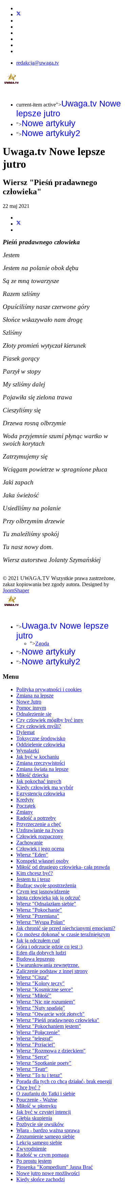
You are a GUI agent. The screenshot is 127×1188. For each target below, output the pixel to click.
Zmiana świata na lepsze (42, 769)
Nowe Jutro (28, 702)
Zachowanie (29, 842)
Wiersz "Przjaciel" (35, 1044)
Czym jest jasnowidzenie (42, 891)
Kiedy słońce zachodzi (40, 1179)
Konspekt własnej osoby (42, 861)
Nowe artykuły (49, 123)
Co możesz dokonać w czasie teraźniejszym (63, 934)
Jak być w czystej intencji (43, 1112)
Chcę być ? (28, 1087)
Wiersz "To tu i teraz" (39, 1075)
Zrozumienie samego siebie (45, 1136)
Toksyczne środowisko (40, 738)
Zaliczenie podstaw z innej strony (52, 971)
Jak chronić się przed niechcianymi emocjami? (65, 928)
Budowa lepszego (35, 959)
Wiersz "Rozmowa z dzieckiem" (51, 1051)
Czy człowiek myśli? (38, 726)
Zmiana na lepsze (35, 695)
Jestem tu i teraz (33, 879)
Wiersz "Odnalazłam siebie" (46, 904)
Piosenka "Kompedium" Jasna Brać (54, 1167)
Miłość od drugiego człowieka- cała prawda (63, 867)
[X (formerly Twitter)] (18, 224)
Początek (26, 806)
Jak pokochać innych (38, 781)
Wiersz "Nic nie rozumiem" (45, 1002)
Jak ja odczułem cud (38, 940)
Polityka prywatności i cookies (49, 689)
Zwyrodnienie (31, 1149)
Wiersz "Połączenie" (38, 1032)
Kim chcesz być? (34, 873)
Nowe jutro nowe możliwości (48, 1173)
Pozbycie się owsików (40, 1124)
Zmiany (24, 812)
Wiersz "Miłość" (33, 996)
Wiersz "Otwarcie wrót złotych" (50, 1014)
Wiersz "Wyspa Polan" (40, 922)
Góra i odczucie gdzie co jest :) (49, 947)
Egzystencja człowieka (40, 793)
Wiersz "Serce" (32, 1057)
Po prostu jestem (33, 1161)
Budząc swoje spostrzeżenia (46, 885)
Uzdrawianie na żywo (39, 830)
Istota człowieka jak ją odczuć (48, 898)
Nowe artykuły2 (51, 133)
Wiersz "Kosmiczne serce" (44, 989)
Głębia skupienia (34, 1118)
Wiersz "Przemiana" (37, 916)
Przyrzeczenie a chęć (38, 824)
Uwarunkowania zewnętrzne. (47, 965)
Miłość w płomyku (36, 1106)
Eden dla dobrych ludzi (41, 953)
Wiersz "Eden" (32, 855)
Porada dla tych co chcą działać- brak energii (64, 1081)
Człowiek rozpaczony (39, 836)
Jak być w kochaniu (37, 757)
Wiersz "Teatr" (32, 1069)
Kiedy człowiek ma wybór (44, 787)
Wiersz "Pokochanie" (39, 910)
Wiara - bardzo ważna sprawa (48, 1130)
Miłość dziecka (32, 775)
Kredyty (25, 800)
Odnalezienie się (33, 714)
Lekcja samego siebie (39, 1142)
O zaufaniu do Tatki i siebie (45, 1093)
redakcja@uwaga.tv (37, 63)
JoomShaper (16, 590)
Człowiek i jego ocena (40, 849)
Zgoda (42, 643)
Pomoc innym (31, 708)
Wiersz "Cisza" (32, 977)
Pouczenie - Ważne (36, 1100)
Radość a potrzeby (36, 818)
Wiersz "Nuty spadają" (40, 1008)
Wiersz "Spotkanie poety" (43, 1063)
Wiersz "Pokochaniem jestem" (48, 1026)
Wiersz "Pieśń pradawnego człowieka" (57, 1020)
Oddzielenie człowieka (40, 744)
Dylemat (25, 732)
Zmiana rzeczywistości (40, 763)
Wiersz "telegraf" (34, 1038)
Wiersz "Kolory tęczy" (40, 983)
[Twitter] (18, 14)
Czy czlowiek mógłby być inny (49, 720)
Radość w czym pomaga (42, 1155)
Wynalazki (27, 751)
